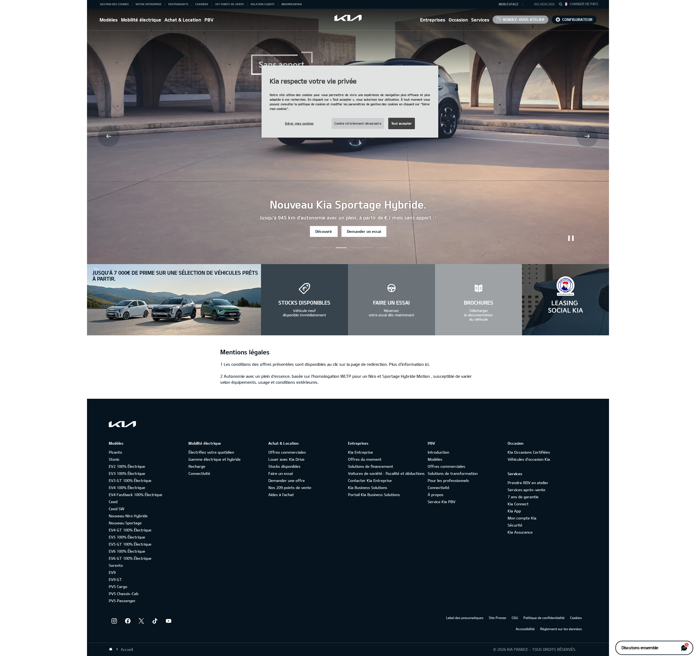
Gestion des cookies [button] (114, 4)
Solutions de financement (370, 466)
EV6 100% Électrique (127, 551)
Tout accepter (401, 123)
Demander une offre (286, 480)
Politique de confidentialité (544, 618)
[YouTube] (168, 620)
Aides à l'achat (281, 494)
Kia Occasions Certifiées (529, 452)
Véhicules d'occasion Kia (529, 459)
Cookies (576, 618)
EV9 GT (115, 579)
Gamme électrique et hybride (214, 459)
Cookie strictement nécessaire (357, 123)
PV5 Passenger (122, 600)
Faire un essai (280, 473)
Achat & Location (182, 19)
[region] (350, 102)
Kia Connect (518, 504)
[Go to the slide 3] (354, 247)
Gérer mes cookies (299, 123)
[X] (141, 620)
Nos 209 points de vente (289, 487)
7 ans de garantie (523, 496)
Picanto (115, 452)
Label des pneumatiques (464, 618)
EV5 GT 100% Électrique (130, 544)
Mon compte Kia (522, 518)
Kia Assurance (520, 532)
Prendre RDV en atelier (528, 482)
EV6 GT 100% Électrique (130, 558)
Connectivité (199, 473)
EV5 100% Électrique (127, 537)
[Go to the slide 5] (382, 247)
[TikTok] (155, 620)
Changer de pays (584, 4)
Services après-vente (526, 489)
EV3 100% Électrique (127, 473)
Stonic (114, 459)
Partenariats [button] (178, 4)
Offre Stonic (367, 231)
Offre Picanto (330, 231)
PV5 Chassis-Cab (123, 593)
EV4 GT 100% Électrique (130, 530)
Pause (571, 238)
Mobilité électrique (141, 19)
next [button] (587, 136)
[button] (542, 4)
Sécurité (515, 525)
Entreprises (432, 19)
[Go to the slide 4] (368, 247)
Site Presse (497, 618)
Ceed (113, 501)
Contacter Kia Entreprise (370, 480)
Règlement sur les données (561, 629)
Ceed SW (116, 508)
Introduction (438, 452)
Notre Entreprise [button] (148, 4)
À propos (435, 494)
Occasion (458, 19)
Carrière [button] (201, 4)
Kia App (514, 511)
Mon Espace (508, 4)
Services (480, 19)
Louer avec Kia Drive (286, 459)
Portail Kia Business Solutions (374, 494)
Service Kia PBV (441, 501)
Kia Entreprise (360, 452)
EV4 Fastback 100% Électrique (135, 494)
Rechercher (544, 4)
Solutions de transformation (453, 473)
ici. (427, 364)
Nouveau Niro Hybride (128, 515)
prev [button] (109, 136)
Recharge (196, 466)
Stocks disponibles (284, 466)
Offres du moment (364, 459)
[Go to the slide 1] (327, 247)
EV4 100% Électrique (127, 487)
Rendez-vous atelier (523, 19)
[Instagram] (114, 620)
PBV (208, 19)
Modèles (109, 19)
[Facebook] (127, 620)
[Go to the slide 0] (314, 247)
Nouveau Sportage (125, 523)
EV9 (112, 572)
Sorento (116, 565)
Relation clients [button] (263, 4)
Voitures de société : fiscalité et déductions (386, 473)
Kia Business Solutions (367, 487)
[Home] (111, 649)
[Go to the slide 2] (341, 247)
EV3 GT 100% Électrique (130, 480)
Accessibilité (525, 629)
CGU (515, 618)
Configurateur (577, 19)
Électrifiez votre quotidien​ (211, 452)
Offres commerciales (287, 452)
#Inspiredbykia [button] (291, 4)
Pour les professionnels (448, 480)
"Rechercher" (562, 5)
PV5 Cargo (118, 586)
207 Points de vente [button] (229, 4)
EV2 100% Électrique (127, 466)
